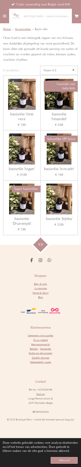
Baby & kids (40, 284)
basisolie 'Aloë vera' (21, 116)
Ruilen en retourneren (40, 353)
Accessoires (23, 29)
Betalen (34, 349)
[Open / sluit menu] (4, 16)
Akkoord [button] (64, 460)
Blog (40, 297)
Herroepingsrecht (40, 344)
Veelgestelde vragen (40, 362)
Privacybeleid (40, 340)
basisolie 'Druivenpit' (21, 221)
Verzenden (45, 349)
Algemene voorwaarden (40, 335)
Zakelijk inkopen (40, 358)
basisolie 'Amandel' (59, 116)
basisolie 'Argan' (22, 169)
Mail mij (40, 394)
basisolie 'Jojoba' (59, 218)
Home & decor (41, 293)
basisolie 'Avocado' (59, 169)
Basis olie (41, 29)
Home (7, 29)
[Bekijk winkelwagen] (76, 16)
